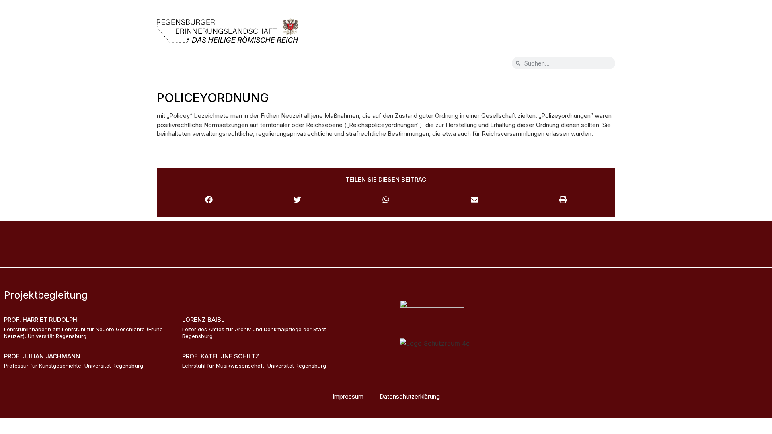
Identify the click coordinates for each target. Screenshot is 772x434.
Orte (209, 65)
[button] (209, 199)
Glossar (291, 65)
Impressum (348, 396)
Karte (174, 65)
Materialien (338, 65)
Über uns (248, 65)
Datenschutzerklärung (410, 396)
